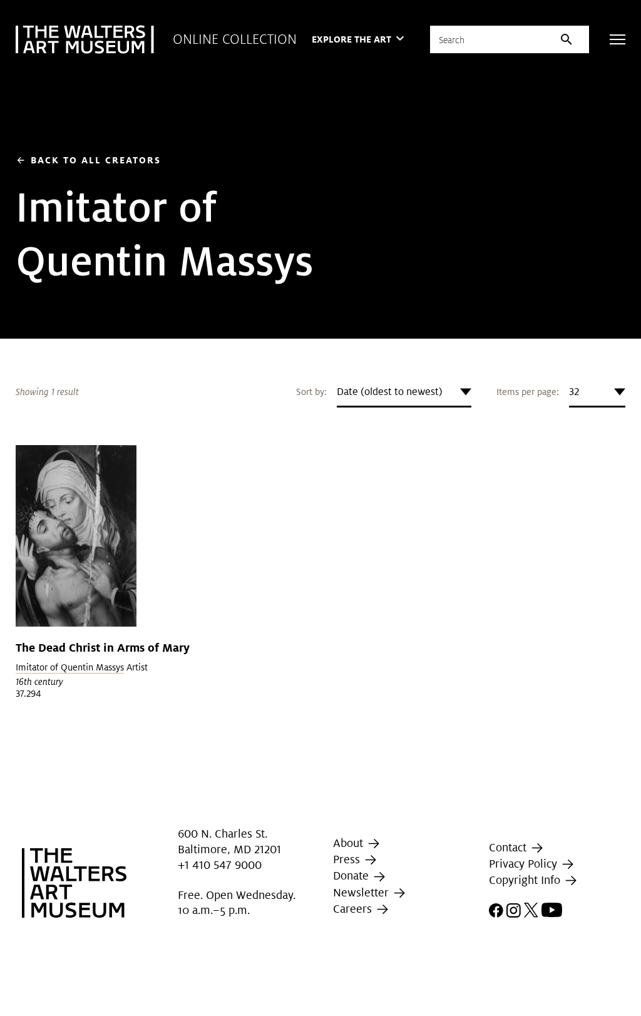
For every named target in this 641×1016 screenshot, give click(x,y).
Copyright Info (526, 880)
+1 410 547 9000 (220, 865)
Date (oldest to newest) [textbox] (390, 391)
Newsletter (362, 892)
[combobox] (404, 392)
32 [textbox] (574, 391)
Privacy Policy (524, 863)
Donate (352, 875)
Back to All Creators (88, 160)
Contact (509, 847)
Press (348, 859)
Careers (354, 908)
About (349, 843)
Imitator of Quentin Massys (70, 667)
